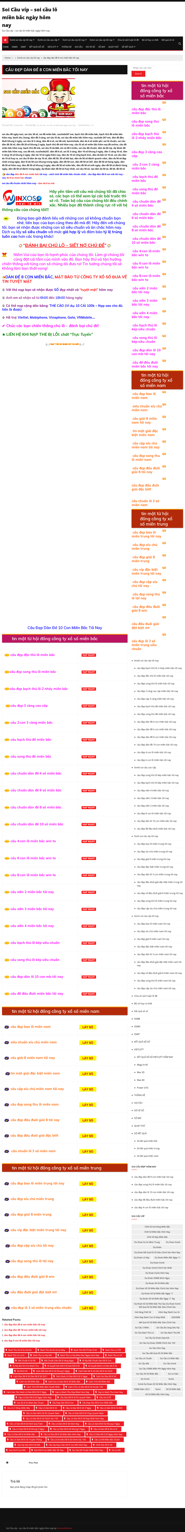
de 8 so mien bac (15, 177)
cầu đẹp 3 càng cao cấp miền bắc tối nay (157, 691)
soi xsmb (145, 1379)
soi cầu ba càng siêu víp (167, 1327)
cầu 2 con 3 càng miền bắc (32, 722)
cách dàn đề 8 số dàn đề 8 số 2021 (30, 1376)
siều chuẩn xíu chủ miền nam (34, 1042)
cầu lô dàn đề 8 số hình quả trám (26, 1423)
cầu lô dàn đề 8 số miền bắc (21, 1434)
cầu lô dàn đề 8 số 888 (111, 1408)
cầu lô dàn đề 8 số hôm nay (65, 1423)
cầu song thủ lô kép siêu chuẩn (35, 960)
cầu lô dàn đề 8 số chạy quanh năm (86, 1413)
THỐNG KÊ (66, 46)
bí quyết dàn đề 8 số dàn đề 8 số (63, 1365)
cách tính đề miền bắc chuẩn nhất (43, 1386)
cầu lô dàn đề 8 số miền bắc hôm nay (62, 1434)
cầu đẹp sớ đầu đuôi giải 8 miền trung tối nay (160, 893)
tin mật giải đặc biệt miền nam (35, 1073)
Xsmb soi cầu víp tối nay (21, 40)
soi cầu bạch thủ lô (144, 1332)
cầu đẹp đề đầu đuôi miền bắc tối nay (156, 828)
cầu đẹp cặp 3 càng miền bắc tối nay (155, 698)
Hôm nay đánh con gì (169, 1312)
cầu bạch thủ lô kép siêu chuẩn (35, 943)
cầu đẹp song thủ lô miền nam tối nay (156, 980)
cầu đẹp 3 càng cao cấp (29, 706)
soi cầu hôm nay (157, 1348)
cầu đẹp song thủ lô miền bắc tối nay (155, 683)
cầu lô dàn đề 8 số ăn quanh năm (42, 1413)
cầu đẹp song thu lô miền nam (35, 1104)
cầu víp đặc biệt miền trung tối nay (38, 1230)
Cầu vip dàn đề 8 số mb (28, 1444)
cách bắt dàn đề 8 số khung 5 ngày (53, 1371)
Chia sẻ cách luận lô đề (128, 40)
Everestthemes (64, 1528)
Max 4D (141, 1080)
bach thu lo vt (115, 1355)
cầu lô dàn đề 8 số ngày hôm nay (105, 1434)
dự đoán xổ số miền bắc (157, 1283)
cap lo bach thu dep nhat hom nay (72, 1392)
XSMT (23, 46)
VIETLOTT (52, 46)
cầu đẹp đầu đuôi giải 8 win (32, 1277)
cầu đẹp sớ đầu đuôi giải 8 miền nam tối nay (159, 973)
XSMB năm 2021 (142, 1389)
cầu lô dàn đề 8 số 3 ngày (78, 1408)
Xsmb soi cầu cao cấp (47, 40)
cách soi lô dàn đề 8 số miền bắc (64, 1381)
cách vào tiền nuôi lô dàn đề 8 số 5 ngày (26, 1392)
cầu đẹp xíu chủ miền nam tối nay (154, 931)
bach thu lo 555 (113, 1350)
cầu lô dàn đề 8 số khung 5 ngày (69, 1429)
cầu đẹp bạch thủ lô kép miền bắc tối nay (158, 782)
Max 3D (141, 1072)
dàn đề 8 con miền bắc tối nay (49, 1450)
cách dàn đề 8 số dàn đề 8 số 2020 (95, 1371)
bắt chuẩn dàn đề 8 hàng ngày (59, 1360)
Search (138, 73)
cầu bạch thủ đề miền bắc (31, 739)
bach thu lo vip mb (42, 1355)
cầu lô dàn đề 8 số (48, 1408)
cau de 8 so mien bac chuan (30, 1402)
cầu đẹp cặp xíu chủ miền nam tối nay (156, 988)
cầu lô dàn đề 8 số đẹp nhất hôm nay (85, 1418)
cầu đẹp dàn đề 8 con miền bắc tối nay (156, 737)
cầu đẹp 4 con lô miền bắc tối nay (154, 752)
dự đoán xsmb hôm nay (157, 1273)
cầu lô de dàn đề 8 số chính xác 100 (68, 1439)
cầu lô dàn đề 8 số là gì (105, 1429)
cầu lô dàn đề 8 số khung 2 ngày (104, 1423)
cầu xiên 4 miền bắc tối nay (32, 926)
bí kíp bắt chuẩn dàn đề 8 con (96, 1360)
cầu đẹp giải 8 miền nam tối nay (153, 939)
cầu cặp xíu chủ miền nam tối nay (37, 1089)
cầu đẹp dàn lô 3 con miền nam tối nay (156, 954)
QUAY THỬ (113, 46)
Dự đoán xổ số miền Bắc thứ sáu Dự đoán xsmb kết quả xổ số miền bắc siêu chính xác (157, 1305)
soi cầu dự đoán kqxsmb (157, 1337)
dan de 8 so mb (46, 183)
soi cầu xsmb (169, 1363)
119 (92, 125)
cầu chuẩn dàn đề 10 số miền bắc (37, 824)
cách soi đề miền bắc (29, 1381)
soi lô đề (116, 1450)
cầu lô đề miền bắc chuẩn (107, 1439)
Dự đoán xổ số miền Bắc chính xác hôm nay (157, 1288)
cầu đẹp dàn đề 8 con (63, 1402)
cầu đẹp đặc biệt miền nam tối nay (154, 946)
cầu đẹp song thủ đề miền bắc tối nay (156, 714)
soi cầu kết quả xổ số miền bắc (157, 1353)
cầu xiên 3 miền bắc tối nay (32, 909)
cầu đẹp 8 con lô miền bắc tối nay (22, 1340)
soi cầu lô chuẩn (143, 1358)
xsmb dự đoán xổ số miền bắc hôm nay (157, 1384)
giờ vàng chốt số (143, 1312)
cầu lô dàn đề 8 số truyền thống (26, 1439)
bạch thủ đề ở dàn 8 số (85, 1350)
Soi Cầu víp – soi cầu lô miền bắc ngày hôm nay (29, 17)
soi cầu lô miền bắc (169, 1358)
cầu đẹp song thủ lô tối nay (32, 1261)
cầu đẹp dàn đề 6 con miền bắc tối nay (24, 1324)
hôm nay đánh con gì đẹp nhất (149, 1317)
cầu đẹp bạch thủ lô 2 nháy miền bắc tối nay (159, 668)
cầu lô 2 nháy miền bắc (18, 1408)
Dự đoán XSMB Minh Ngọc (157, 1278)
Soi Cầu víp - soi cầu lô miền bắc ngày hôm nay (56, 125)
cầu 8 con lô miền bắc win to (33, 875)
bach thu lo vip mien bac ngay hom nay (79, 1355)
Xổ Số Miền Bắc (173, 1389)
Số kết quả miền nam (147, 1155)
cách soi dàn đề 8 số (106, 1376)
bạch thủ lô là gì (16, 1355)
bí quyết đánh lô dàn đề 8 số (102, 1365)
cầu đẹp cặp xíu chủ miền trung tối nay (156, 908)
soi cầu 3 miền (142, 1327)
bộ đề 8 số (22, 1371)
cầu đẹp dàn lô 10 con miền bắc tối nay (157, 821)
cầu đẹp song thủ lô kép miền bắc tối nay (158, 775)
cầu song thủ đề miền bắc (31, 756)
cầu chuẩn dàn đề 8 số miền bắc (36, 807)
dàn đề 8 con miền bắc (27, 174)
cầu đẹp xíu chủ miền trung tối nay (154, 851)
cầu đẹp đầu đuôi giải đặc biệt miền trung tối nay (160, 884)
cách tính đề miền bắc (99, 1381)
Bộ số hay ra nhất (150, 40)
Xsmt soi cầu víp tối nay (74, 40)
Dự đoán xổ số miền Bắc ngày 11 (157, 1293)
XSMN (14, 46)
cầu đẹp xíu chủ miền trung (32, 1199)
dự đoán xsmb (157, 1262)
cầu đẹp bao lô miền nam (31, 1027)
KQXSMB (176, 1317)
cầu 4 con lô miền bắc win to (33, 841)
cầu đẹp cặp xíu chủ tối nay (32, 1245)
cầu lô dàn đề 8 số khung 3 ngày (28, 1429)
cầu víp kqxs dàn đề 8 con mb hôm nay (68, 1444)
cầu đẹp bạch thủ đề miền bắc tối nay (156, 706)
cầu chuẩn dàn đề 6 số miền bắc (36, 790)
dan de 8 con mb (17, 1450)
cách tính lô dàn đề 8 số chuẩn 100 (85, 1386)
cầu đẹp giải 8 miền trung (31, 1214)
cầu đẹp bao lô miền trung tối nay (37, 1183)
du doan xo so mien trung (147, 1242)
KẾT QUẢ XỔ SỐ (36, 46)
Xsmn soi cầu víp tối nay (101, 40)
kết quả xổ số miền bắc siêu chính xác (157, 1322)
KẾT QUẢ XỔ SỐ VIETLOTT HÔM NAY (155, 1057)
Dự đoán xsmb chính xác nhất (157, 1267)
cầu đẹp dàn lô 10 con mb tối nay (37, 977)
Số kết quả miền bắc (147, 1140)
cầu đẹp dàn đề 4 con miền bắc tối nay (24, 1335)
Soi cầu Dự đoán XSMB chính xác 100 (157, 1343)
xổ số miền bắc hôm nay (157, 1394)
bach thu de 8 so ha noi (20, 1350)
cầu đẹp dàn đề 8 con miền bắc (97, 1402)
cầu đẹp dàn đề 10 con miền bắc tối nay (25, 1329)
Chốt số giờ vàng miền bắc (157, 1226)
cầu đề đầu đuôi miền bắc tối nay (37, 993)
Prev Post (33, 1462)
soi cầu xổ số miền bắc (147, 1373)
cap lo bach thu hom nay (110, 1392)
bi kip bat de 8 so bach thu (26, 1365)
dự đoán (157, 1247)
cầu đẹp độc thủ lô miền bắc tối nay (155, 675)
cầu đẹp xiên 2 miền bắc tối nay (153, 805)
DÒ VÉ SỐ (90, 46)
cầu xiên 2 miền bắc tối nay (32, 892)
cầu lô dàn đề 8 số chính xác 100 (42, 1418)
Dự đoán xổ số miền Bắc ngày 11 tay (157, 1298)
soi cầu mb (143, 1363)
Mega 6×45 (142, 1064)
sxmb (171, 1379)
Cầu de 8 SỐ (105, 1397)
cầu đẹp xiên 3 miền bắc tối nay (153, 798)
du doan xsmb (173, 1242)
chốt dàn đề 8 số (104, 1444)
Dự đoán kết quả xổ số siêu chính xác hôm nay (157, 1252)
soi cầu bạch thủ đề (170, 1332)
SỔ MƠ (101, 46)
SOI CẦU (79, 46)
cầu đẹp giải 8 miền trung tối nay (153, 859)
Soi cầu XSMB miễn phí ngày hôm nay (157, 1368)
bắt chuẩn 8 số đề (26, 1360)
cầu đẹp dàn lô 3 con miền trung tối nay (157, 874)
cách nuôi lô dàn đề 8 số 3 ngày (71, 1376)
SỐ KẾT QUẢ (127, 46)
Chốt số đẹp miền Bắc (157, 1237)
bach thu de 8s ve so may (52, 1350)
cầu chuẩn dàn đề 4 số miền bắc (36, 773)
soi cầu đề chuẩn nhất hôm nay (87, 1450)
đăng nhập (25, 1487)
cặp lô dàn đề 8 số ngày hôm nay (34, 1397)
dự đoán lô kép (141, 1257)
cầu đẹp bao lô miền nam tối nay (153, 923)
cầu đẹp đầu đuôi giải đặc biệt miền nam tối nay (159, 964)
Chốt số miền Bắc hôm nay (157, 1231)
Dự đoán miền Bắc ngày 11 (168, 1257)
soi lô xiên (173, 1373)
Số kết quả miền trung (148, 1148)
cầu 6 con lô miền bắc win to (33, 858)
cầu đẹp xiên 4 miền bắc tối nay (153, 790)
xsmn (158, 1389)
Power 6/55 (142, 1087)
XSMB (6, 46)
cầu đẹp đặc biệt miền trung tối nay (155, 866)
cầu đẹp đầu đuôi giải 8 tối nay (35, 1120)
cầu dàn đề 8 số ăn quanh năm (75, 1397)
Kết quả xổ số (168, 40)
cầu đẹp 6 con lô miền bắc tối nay (154, 760)
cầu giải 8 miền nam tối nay (33, 1058)
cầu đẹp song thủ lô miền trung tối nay (156, 900)
